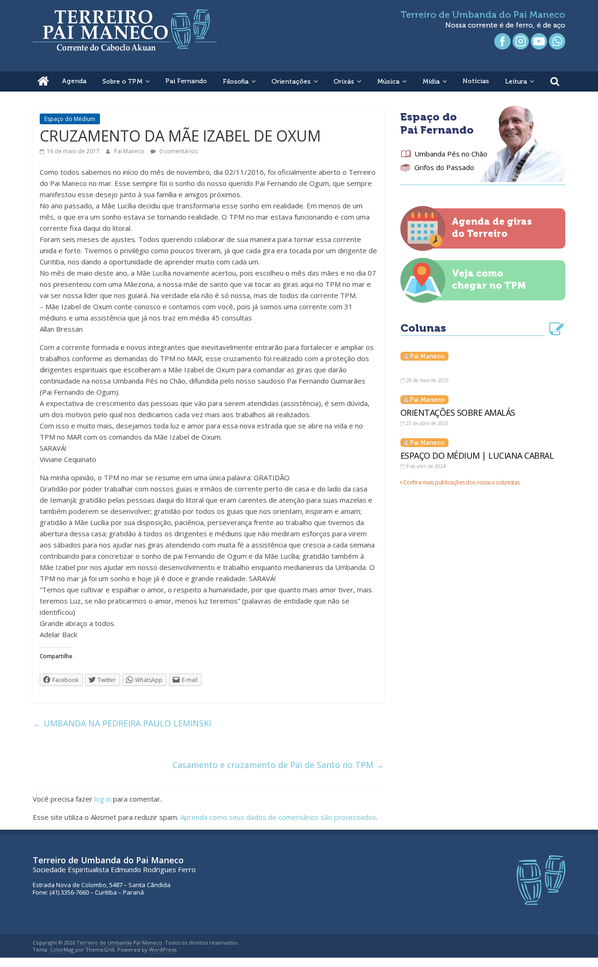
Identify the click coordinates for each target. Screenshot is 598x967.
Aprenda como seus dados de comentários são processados (278, 817)
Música (388, 81)
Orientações (291, 81)
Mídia (431, 81)
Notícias (476, 81)
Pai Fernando (186, 81)
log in (102, 798)
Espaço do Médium (69, 119)
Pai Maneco (130, 151)
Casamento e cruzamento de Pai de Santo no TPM (278, 764)
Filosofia (236, 81)
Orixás (344, 81)
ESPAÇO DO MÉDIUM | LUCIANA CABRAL (477, 455)
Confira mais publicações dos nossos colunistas (461, 482)
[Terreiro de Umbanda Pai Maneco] (43, 81)
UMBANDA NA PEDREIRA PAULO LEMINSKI (122, 723)
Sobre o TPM (122, 81)
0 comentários (178, 151)
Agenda (74, 81)
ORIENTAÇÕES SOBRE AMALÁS (457, 412)
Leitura (516, 81)
